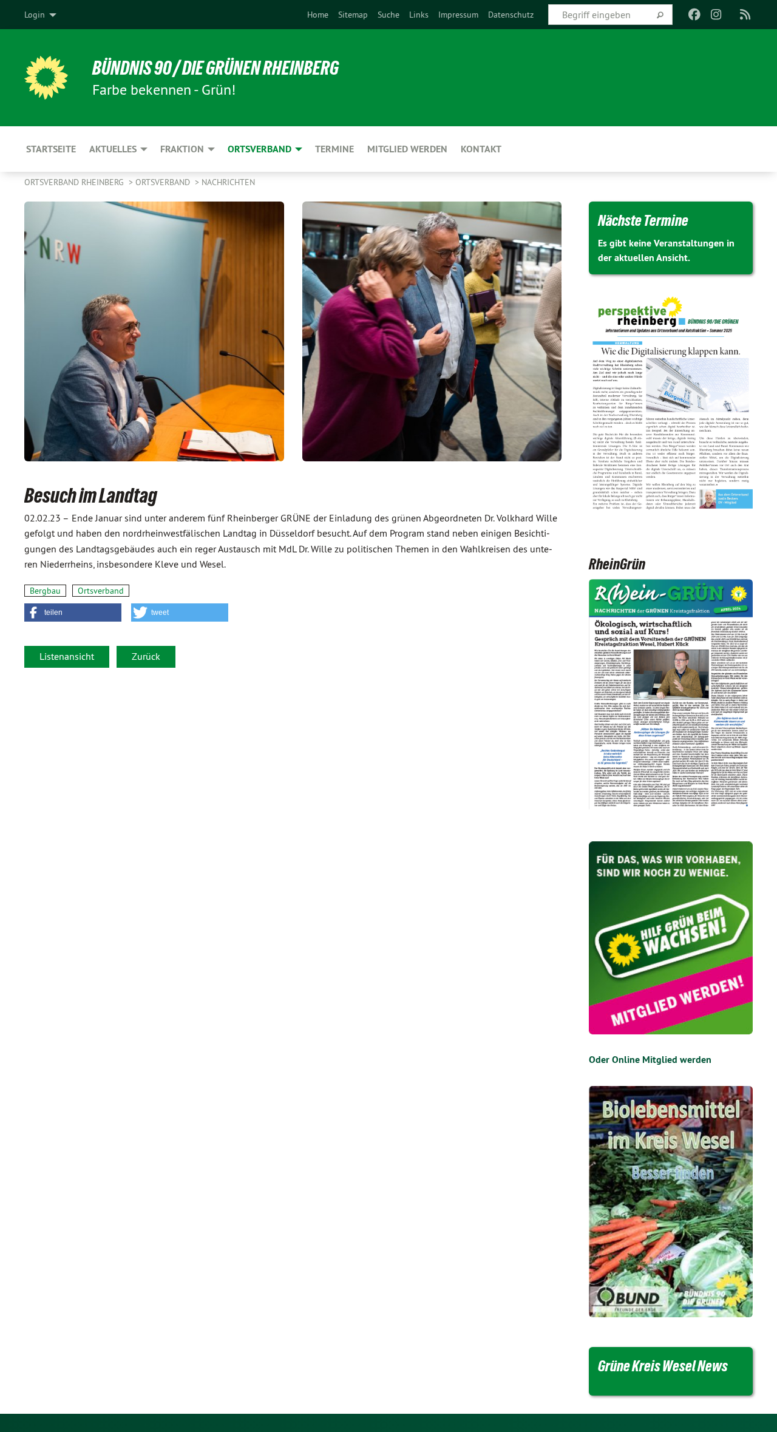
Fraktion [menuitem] (182, 149)
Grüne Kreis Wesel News (663, 1365)
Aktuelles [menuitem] (113, 149)
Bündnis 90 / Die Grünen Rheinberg (215, 68)
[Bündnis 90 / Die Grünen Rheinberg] (46, 78)
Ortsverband (163, 182)
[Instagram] (716, 14)
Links (419, 14)
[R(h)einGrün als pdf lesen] (671, 695)
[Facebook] (694, 14)
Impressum (458, 14)
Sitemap (353, 14)
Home (317, 14)
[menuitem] (317, 14)
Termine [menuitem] (334, 149)
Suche (388, 14)
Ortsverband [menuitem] (259, 149)
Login (34, 14)
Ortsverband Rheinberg (75, 182)
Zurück (146, 656)
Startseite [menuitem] (51, 149)
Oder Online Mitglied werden (650, 1059)
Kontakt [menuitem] (481, 149)
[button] (72, 612)
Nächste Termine (643, 220)
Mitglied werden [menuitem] (407, 149)
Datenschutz (511, 14)
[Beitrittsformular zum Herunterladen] (671, 937)
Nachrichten (228, 182)
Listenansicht (66, 656)
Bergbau (45, 590)
